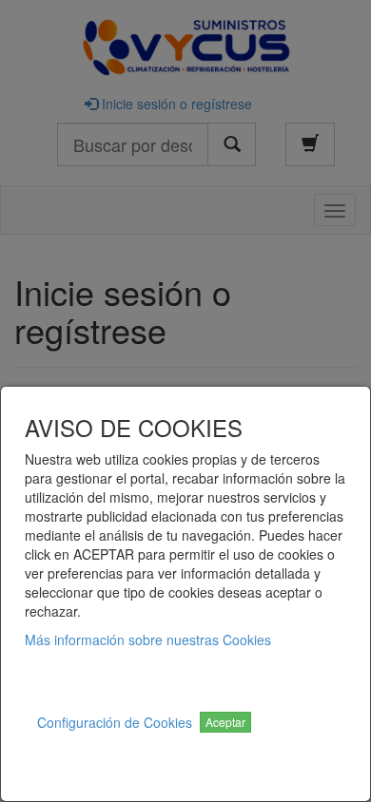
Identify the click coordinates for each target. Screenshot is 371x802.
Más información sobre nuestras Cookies (148, 639)
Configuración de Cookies (114, 722)
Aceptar (225, 722)
